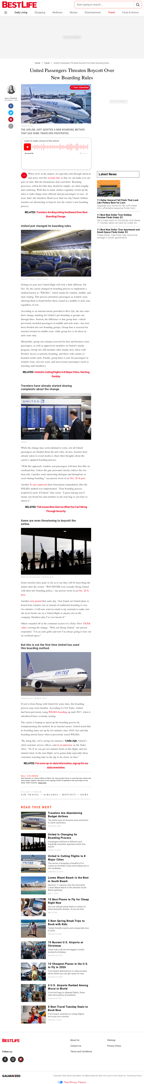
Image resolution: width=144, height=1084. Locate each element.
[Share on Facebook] (11, 106)
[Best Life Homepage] (19, 4)
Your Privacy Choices (75, 1082)
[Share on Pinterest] (11, 120)
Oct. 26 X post (77, 478)
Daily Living (21, 12)
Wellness (57, 12)
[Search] (138, 4)
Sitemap (111, 1040)
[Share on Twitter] (11, 113)
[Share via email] (11, 127)
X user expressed (38, 484)
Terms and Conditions (81, 1051)
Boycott (69, 794)
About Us (74, 1040)
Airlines (51, 794)
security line (54, 177)
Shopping (40, 12)
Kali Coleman (11, 98)
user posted (35, 601)
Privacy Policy (114, 1046)
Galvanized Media (74, 1076)
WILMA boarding (58, 712)
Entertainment (93, 12)
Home (37, 63)
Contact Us (75, 1046)
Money (73, 12)
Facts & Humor (130, 12)
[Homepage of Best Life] (11, 1040)
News (84, 794)
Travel (111, 12)
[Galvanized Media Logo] (11, 1076)
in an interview (64, 745)
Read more (42, 783)
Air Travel (30, 794)
